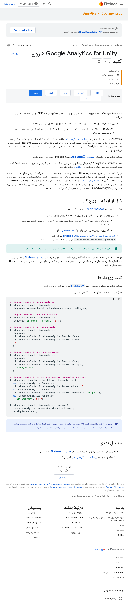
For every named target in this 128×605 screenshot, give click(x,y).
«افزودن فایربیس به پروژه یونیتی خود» (48, 248)
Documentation (112, 13)
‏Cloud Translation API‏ (90, 32)
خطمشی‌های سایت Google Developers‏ (65, 487)
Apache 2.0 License (115, 487)
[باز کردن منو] (122, 4)
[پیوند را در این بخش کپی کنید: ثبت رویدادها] (95, 278)
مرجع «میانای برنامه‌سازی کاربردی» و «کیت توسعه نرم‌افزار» (106, 518)
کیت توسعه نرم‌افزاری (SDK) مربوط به (89, 236)
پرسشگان (37, 537)
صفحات (82, 156)
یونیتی (35, 93)
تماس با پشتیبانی (34, 512)
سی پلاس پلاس (90, 98)
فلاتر (51, 93)
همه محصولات (118, 577)
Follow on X (77, 522)
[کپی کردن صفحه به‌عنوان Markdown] (99, 61)
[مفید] (13, 45)
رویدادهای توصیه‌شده (91, 180)
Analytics (89, 13)
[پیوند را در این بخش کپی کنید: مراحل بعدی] (97, 443)
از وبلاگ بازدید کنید (75, 512)
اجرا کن (75, 45)
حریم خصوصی (110, 590)
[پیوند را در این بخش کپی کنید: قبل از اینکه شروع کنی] (77, 201)
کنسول (33, 257)
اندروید (80, 93)
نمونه (122, 525)
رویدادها (85, 139)
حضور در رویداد (76, 532)
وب (65, 93)
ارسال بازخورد (16, 53)
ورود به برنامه (9, 3)
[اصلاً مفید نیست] (8, 45)
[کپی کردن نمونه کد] (119, 299)
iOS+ (96, 93)
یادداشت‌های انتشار (33, 527)
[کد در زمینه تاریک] (114, 299)
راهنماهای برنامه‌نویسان (115, 512)
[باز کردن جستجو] (50, 4)
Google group (34, 522)
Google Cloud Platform (113, 572)
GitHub (120, 535)
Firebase (118, 45)
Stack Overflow (33, 517)
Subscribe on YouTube (72, 527)
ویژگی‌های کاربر (71, 139)
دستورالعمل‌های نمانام (33, 532)
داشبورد (77, 166)
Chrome (120, 562)
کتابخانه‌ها (120, 530)
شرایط (121, 590)
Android (120, 557)
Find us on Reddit (74, 517)
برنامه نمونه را (68, 230)
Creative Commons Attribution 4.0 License (50, 484)
